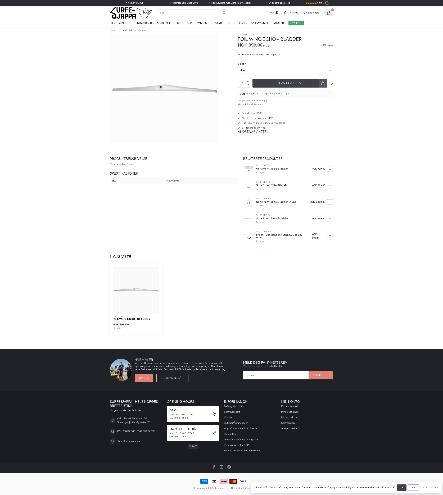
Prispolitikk (230, 434)
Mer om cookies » (429, 487)
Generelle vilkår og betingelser (241, 439)
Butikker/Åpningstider (236, 423)
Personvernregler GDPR (237, 445)
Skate (219, 23)
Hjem (113, 23)
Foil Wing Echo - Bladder (134, 30)
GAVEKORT (296, 23)
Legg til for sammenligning (251, 100)
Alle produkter (289, 428)
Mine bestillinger (290, 412)
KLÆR (241, 23)
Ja (402, 487)
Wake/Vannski (259, 23)
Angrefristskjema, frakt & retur (241, 428)
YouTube (279, 23)
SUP (189, 23)
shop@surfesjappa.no (129, 441)
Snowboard (144, 23)
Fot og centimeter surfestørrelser (242, 450)
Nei (413, 487)
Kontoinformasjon (290, 406)
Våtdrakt (163, 23)
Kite (230, 23)
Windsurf (203, 23)
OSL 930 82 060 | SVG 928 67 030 (136, 431)
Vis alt (193, 446)
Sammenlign (288, 423)
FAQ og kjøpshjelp (234, 406)
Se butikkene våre (172, 378)
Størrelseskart (232, 412)
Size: (242, 64)
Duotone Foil (246, 35)
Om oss (144, 378)
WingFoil (124, 23)
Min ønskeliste (289, 417)
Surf (179, 23)
